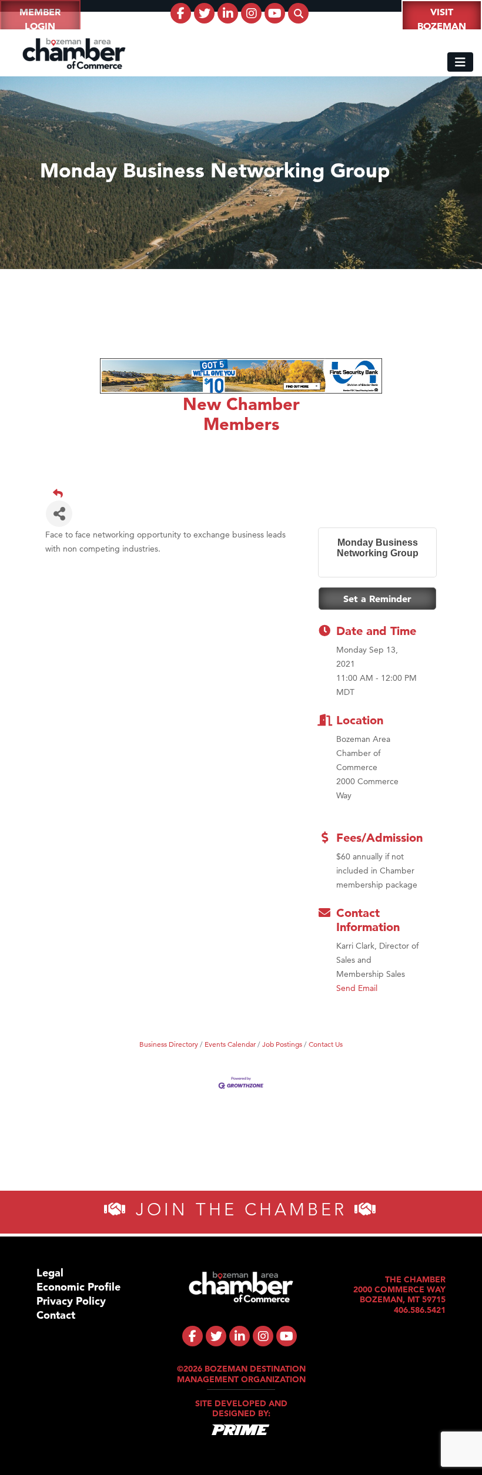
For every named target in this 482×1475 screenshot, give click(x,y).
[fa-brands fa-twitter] (204, 13)
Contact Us (326, 1044)
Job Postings (282, 1044)
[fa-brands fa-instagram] (251, 13)
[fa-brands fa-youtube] (275, 13)
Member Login (40, 19)
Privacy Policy (71, 1301)
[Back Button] (246, 493)
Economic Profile (78, 1286)
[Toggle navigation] (460, 62)
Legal (49, 1272)
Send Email (356, 988)
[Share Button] (59, 513)
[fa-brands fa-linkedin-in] (227, 13)
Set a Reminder (377, 598)
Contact (55, 1315)
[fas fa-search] (298, 13)
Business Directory (168, 1044)
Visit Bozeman (441, 19)
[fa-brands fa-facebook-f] (180, 13)
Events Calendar (230, 1044)
